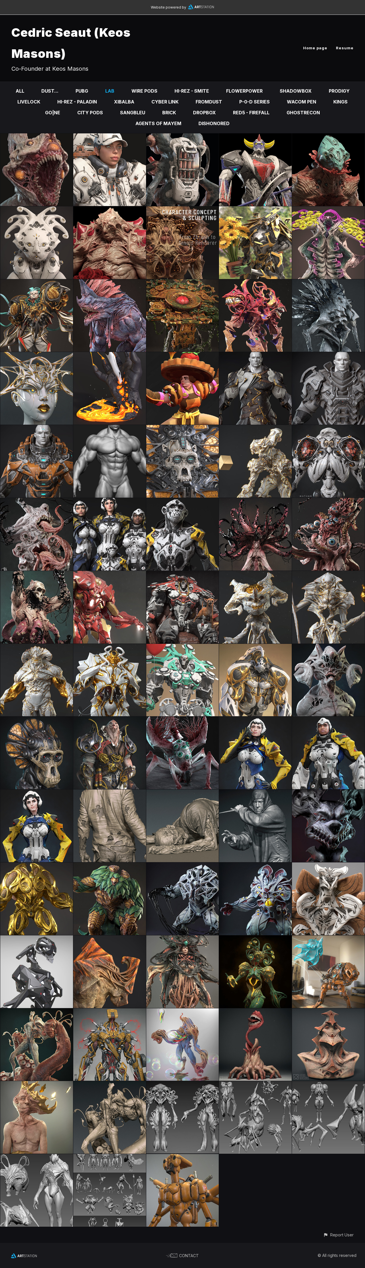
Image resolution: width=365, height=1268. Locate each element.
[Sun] (328, 866)
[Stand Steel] (109, 575)
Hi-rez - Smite (192, 91)
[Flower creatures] (36, 1158)
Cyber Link (165, 102)
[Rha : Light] (255, 502)
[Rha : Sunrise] (36, 575)
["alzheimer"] (36, 1085)
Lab (109, 91)
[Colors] (182, 356)
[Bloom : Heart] (328, 575)
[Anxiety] (255, 283)
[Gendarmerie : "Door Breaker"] (328, 720)
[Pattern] (182, 1085)
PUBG (82, 91)
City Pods (90, 112)
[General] (109, 720)
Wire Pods (144, 91)
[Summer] (255, 210)
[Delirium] (255, 1012)
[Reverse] (328, 137)
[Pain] (109, 210)
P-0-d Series (254, 102)
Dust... (49, 91)
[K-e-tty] (36, 210)
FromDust (209, 102)
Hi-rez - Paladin (77, 102)
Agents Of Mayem (158, 123)
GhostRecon (303, 112)
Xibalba (124, 102)
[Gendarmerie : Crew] (109, 502)
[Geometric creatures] (328, 1085)
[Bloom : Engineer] (255, 429)
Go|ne (52, 112)
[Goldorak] (255, 137)
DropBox (204, 112)
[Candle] (36, 137)
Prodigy (339, 91)
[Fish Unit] (328, 939)
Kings (340, 102)
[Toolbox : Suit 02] (328, 356)
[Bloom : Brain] (255, 575)
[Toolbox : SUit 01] (36, 429)
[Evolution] (36, 1012)
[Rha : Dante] (36, 502)
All (20, 91)
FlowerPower (244, 91)
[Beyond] (109, 283)
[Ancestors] (182, 283)
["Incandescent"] (255, 939)
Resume (345, 48)
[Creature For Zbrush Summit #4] (36, 866)
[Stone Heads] (328, 1012)
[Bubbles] (182, 1012)
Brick (169, 112)
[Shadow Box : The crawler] (182, 720)
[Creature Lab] (255, 1085)
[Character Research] (255, 793)
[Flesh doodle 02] (109, 793)
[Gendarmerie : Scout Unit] (182, 502)
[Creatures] (109, 1158)
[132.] (36, 939)
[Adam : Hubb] (182, 429)
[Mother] (182, 210)
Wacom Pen (301, 102)
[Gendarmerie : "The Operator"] (255, 720)
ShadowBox (296, 91)
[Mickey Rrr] (328, 793)
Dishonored (214, 123)
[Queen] (36, 356)
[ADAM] (36, 720)
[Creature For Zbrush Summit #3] (109, 866)
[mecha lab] (109, 1012)
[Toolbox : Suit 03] (255, 356)
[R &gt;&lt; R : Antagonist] (182, 575)
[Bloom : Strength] (36, 648)
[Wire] (328, 648)
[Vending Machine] (182, 137)
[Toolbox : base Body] (109, 429)
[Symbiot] (182, 939)
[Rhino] (109, 939)
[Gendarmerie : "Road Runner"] (36, 793)
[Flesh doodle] (182, 793)
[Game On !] (109, 137)
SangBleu (132, 112)
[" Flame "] (109, 356)
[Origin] (255, 648)
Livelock (28, 102)
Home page (315, 48)
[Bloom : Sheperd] (109, 648)
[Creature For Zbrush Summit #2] (182, 866)
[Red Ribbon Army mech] (182, 1158)
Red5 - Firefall (251, 112)
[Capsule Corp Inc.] (182, 648)
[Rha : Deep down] (328, 502)
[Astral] (36, 283)
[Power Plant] (328, 210)
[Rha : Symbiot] (328, 283)
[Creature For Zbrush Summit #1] (255, 866)
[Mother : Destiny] (328, 429)
